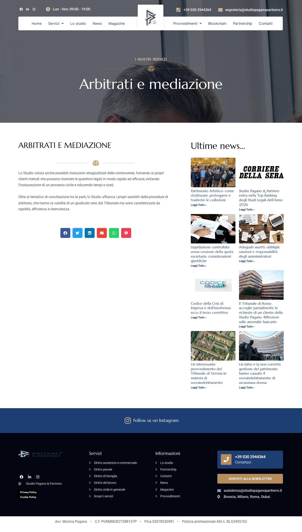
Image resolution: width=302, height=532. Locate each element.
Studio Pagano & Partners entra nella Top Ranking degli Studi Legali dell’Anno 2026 (261, 198)
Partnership (242, 23)
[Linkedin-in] (27, 9)
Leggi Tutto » (198, 205)
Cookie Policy (28, 497)
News (97, 23)
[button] (56, 23)
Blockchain (217, 23)
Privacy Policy (28, 492)
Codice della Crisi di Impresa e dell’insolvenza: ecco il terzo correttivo (211, 308)
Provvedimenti (185, 23)
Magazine (117, 23)
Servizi (53, 23)
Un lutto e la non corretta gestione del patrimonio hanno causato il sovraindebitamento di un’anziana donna (260, 373)
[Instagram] (34, 9)
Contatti (266, 23)
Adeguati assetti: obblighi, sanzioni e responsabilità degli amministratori (259, 251)
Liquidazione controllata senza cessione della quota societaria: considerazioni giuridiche (212, 254)
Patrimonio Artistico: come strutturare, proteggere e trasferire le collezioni (212, 195)
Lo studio (78, 23)
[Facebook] (21, 9)
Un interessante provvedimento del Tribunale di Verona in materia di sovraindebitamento (208, 373)
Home (37, 23)
